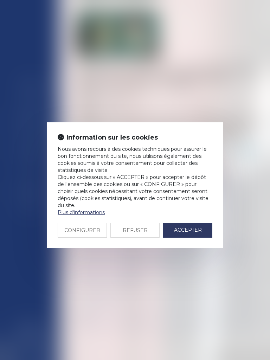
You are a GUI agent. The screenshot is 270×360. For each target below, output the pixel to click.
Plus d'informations (81, 212)
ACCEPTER (188, 230)
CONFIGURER (82, 230)
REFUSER (135, 230)
